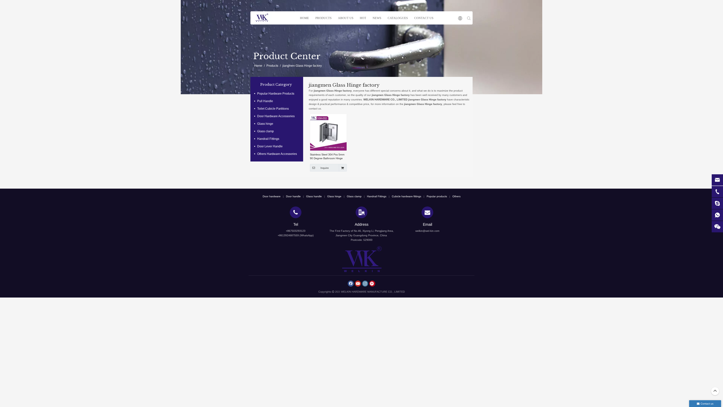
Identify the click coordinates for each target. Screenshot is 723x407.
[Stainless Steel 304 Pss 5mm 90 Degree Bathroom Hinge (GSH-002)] (328, 132)
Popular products (437, 196)
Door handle (293, 196)
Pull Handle (265, 101)
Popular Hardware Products (275, 93)
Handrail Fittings (268, 138)
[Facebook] (351, 284)
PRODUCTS (323, 18)
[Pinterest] (372, 284)
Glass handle (314, 196)
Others (456, 196)
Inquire (324, 167)
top (715, 390)
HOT (363, 18)
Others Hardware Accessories (277, 153)
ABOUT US (345, 18)
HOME (304, 18)
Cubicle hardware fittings (406, 196)
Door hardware (272, 196)
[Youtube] (358, 284)
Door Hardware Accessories (276, 116)
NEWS (377, 18)
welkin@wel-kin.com (427, 230)
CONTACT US (423, 18)
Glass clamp (265, 131)
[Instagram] (365, 284)
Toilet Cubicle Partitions (273, 108)
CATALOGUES (398, 18)
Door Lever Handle (270, 146)
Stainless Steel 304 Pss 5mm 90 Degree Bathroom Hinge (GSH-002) (327, 156)
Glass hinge (265, 123)
